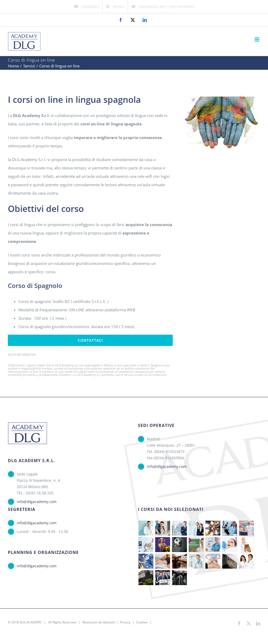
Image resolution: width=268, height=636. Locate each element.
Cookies (142, 622)
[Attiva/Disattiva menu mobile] (257, 39)
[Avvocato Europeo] (146, 561)
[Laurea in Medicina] (146, 528)
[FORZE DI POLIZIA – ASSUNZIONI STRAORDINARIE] (162, 577)
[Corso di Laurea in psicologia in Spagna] (162, 561)
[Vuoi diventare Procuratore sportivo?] (179, 544)
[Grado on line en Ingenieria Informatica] (229, 528)
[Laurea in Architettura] (162, 528)
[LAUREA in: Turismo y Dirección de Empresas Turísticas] (162, 544)
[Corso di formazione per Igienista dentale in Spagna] (229, 544)
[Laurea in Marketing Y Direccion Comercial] (196, 528)
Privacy (125, 622)
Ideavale (109, 622)
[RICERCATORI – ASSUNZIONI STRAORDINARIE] (246, 561)
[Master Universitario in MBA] (179, 528)
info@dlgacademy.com (37, 501)
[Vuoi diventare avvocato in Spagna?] (179, 561)
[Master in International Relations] (213, 528)
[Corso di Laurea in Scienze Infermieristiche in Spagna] (213, 544)
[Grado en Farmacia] (246, 528)
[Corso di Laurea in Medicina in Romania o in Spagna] (196, 561)
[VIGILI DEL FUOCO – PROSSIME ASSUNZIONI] (146, 577)
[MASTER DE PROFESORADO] (196, 544)
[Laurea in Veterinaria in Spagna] (246, 544)
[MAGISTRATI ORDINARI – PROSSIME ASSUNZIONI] (179, 577)
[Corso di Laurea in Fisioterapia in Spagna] (213, 561)
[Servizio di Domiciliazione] (229, 561)
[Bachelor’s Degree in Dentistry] (146, 544)
